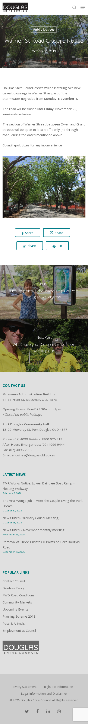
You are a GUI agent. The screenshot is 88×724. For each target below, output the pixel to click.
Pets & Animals (14, 623)
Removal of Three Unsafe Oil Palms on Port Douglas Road (41, 544)
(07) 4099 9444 (25, 439)
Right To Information (58, 687)
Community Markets (17, 602)
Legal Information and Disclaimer (44, 693)
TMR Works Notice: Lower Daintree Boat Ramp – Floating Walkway (39, 486)
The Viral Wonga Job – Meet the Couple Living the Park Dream (42, 503)
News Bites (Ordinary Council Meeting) (31, 518)
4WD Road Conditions (19, 595)
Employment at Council (19, 630)
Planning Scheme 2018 (19, 616)
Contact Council (14, 581)
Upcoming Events (15, 609)
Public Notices (43, 29)
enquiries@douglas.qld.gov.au (33, 455)
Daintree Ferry (13, 588)
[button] (83, 7)
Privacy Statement (24, 687)
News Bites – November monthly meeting (34, 530)
